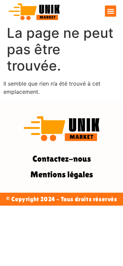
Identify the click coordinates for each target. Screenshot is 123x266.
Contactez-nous (61, 159)
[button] (110, 11)
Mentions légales (61, 174)
